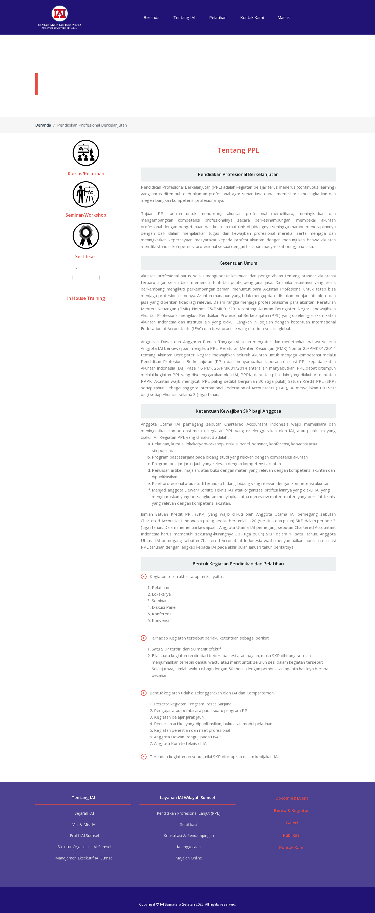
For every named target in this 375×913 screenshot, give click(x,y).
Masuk (284, 17)
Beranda (151, 17)
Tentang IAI (184, 17)
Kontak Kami (252, 17)
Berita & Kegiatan (292, 810)
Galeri (292, 822)
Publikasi (292, 835)
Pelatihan (217, 17)
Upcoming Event (291, 798)
